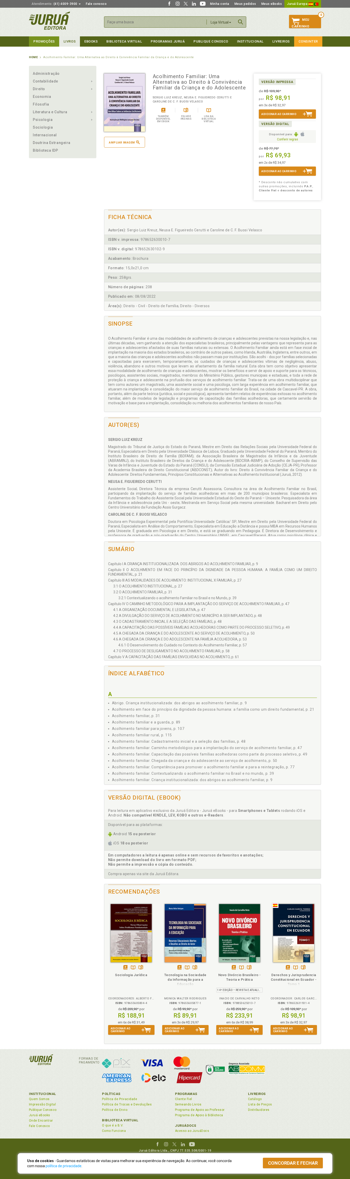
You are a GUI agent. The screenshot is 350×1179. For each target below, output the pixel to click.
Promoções (44, 41)
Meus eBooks (271, 4)
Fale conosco (96, 4)
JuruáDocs (185, 1126)
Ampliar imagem (122, 142)
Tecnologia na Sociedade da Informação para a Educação (185, 979)
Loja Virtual (220, 22)
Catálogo (255, 1099)
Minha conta (219, 4)
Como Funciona (114, 1131)
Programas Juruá (168, 41)
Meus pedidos (245, 4)
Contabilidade (45, 81)
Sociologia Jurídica (131, 975)
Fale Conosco (39, 1126)
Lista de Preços (260, 1104)
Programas (186, 1094)
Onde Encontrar (41, 1120)
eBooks (91, 41)
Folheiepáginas (140, 967)
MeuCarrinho (300, 23)
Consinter (308, 41)
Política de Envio (114, 1110)
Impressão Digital (42, 1104)
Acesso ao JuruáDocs (192, 1131)
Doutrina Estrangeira (51, 143)
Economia (42, 97)
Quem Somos (39, 1099)
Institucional (250, 41)
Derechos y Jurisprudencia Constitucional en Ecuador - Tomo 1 (293, 979)
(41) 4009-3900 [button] (55, 4)
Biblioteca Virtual (120, 1120)
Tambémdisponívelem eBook (125, 967)
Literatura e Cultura (50, 112)
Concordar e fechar (293, 1163)
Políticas (111, 1094)
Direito (39, 89)
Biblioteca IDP (45, 150)
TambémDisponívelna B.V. (133, 967)
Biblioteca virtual (124, 41)
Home (33, 57)
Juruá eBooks (39, 1115)
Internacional (45, 135)
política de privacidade (63, 1166)
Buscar (240, 22)
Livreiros (281, 41)
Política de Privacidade (119, 1099)
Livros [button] (70, 41)
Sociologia (43, 127)
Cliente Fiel (183, 1099)
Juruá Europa (297, 4)
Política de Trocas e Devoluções (127, 1104)
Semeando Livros (188, 1104)
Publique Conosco (210, 41)
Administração (46, 73)
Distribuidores (259, 1110)
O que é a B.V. (112, 1125)
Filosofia (41, 104)
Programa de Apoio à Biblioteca (199, 1115)
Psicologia (43, 120)
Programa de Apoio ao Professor (200, 1110)
